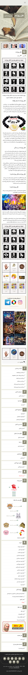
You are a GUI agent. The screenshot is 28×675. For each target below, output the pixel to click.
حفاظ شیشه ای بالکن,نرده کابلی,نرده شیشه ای (15, 593)
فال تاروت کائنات (14, 290)
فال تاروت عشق (21, 576)
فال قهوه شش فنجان (20, 419)
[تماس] (8, 658)
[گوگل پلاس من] (17, 662)
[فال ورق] (8, 340)
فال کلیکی (22, 458)
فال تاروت (22, 585)
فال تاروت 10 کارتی (6, 290)
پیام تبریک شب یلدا (20, 620)
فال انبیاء (22, 280)
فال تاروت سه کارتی (20, 558)
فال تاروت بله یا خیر (20, 582)
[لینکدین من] (10, 662)
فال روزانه (19, 15)
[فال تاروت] (20, 317)
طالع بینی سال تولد (20, 538)
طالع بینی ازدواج (14, 269)
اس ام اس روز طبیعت (20, 372)
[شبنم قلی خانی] (6, 46)
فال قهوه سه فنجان (20, 417)
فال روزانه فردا (14, 186)
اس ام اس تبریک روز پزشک (19, 384)
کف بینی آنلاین (21, 428)
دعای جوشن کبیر (21, 446)
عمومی (18, 362)
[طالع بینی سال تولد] (14, 520)
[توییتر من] (4, 658)
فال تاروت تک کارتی (20, 555)
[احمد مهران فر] (22, 46)
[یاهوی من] (23, 658)
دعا (23, 449)
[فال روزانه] (8, 317)
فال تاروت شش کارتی (20, 567)
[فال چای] (20, 340)
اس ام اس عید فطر (20, 381)
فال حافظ (22, 611)
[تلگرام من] (19, 658)
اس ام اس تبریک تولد (20, 378)
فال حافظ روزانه (6, 279)
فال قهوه (22, 414)
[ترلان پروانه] (14, 46)
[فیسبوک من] (15, 658)
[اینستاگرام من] (12, 658)
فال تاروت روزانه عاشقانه (19, 579)
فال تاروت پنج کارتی (20, 564)
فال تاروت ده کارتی (20, 573)
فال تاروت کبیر (21, 549)
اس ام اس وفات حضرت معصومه (18, 375)
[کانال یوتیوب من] (14, 662)
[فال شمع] (8, 328)
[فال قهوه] (20, 328)
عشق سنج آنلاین (21, 467)
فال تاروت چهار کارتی (20, 561)
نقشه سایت (8, 671)
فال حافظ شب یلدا (21, 617)
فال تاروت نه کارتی (20, 570)
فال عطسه (22, 639)
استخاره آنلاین (21, 396)
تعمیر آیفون (22, 599)
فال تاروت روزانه (22, 290)
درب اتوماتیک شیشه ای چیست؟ (18, 596)
